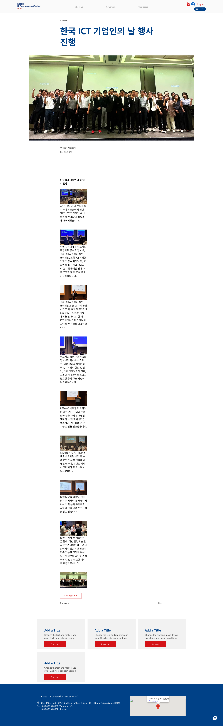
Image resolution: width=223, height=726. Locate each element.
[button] (188, 4)
